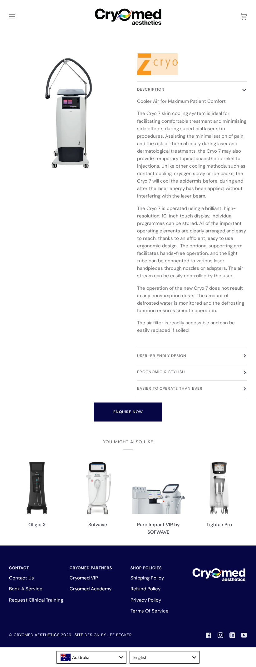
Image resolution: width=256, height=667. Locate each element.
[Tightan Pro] (219, 488)
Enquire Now (128, 411)
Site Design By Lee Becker (103, 634)
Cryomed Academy (90, 589)
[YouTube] (244, 635)
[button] (219, 566)
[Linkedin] (232, 635)
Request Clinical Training (36, 600)
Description (151, 89)
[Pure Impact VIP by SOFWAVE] (158, 488)
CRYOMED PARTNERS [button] (91, 567)
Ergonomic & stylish (161, 371)
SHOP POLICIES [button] (146, 567)
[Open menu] (18, 16)
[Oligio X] (37, 488)
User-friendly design (161, 355)
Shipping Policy (147, 578)
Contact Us (21, 578)
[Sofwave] (98, 488)
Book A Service (25, 589)
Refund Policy (145, 589)
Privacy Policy (145, 600)
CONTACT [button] (19, 567)
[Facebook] (208, 635)
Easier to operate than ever (170, 388)
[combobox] (91, 657)
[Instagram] (220, 635)
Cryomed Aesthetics (37, 634)
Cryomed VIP (84, 578)
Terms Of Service (149, 611)
